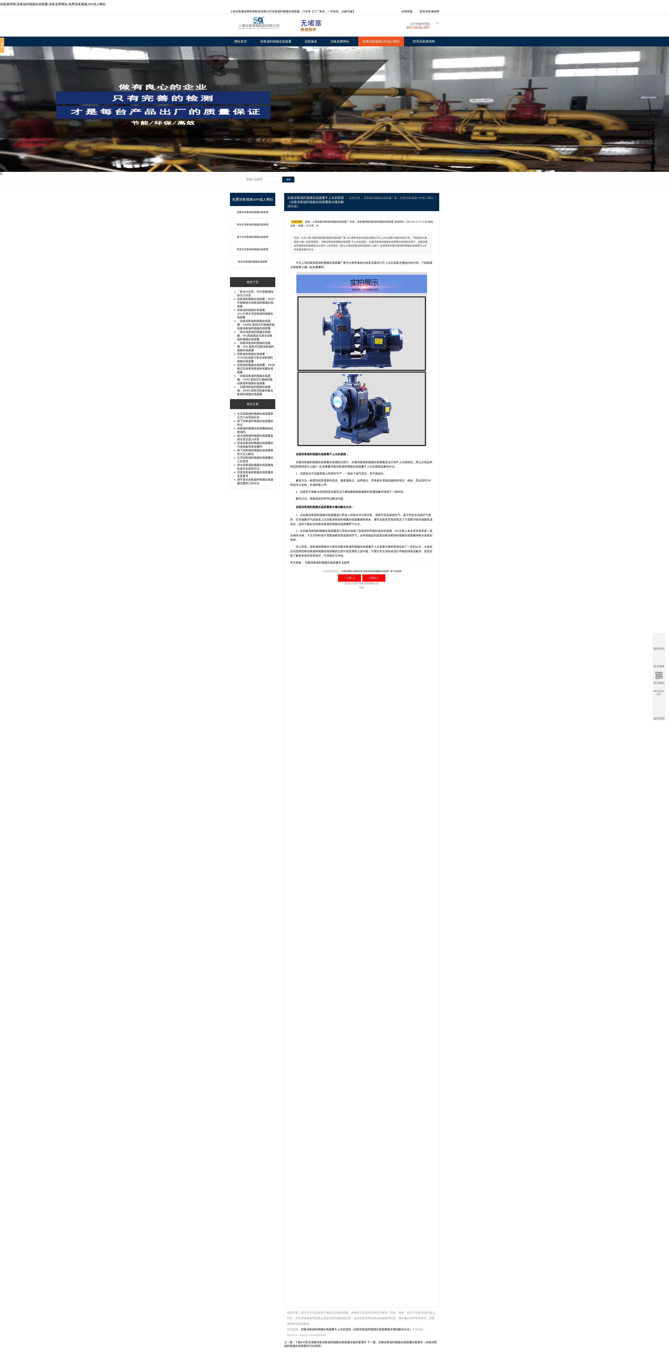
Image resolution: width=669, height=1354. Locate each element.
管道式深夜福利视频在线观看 (252, 249)
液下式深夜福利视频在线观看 (252, 237)
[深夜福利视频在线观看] (259, 26)
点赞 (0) (349, 578)
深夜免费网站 (339, 41)
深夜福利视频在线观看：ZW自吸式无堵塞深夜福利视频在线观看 (256, 368)
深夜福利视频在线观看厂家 (380, 197)
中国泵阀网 (346, 571)
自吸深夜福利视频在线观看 (312, 454)
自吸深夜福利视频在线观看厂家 (326, 262)
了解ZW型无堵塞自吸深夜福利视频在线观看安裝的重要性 (331, 1342)
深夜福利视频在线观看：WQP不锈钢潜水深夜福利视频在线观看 (255, 303)
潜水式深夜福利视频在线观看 (252, 224)
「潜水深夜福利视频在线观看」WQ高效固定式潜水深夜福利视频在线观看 (254, 335)
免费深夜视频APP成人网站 (381, 41)
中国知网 (397, 571)
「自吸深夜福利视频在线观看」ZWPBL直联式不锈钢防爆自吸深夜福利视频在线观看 (256, 325)
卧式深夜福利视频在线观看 (252, 261)
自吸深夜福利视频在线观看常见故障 (327, 562)
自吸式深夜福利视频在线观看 (252, 212)
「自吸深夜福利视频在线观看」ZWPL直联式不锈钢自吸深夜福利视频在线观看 (255, 379)
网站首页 (240, 41)
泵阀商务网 (357, 571)
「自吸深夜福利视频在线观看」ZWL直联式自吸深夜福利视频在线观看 (255, 346)
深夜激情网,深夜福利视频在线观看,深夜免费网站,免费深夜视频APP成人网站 (53, 4)
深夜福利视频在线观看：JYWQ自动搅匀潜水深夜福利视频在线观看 (255, 357)
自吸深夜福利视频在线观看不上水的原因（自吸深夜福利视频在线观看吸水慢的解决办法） (356, 1329)
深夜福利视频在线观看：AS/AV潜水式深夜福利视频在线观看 (255, 314)
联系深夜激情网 (429, 11)
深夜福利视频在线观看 (275, 41)
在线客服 (407, 11)
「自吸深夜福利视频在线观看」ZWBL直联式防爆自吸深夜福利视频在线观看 (255, 390)
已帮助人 (374, 578)
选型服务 (311, 41)
